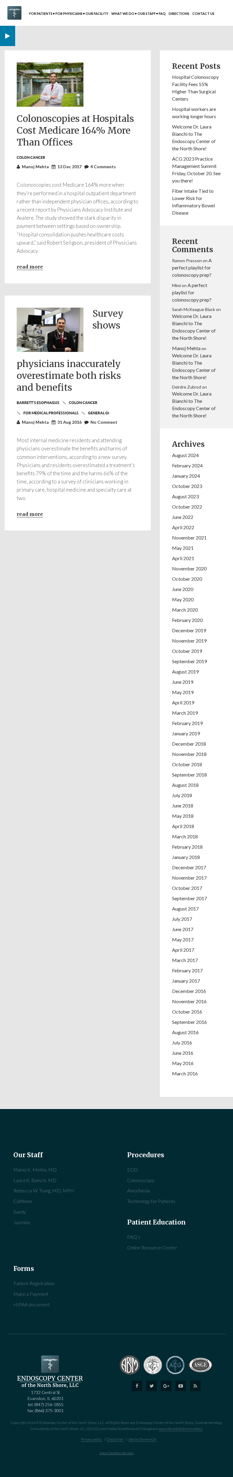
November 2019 (189, 640)
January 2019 (186, 733)
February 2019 (187, 723)
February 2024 (187, 465)
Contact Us (203, 13)
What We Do (122, 13)
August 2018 (185, 785)
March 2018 (185, 836)
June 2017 (182, 929)
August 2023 (185, 496)
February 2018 (187, 847)
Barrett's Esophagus (38, 402)
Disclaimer (115, 1439)
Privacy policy (91, 1439)
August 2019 (185, 671)
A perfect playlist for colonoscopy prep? (192, 267)
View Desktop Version (116, 1453)
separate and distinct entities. (180, 1428)
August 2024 (185, 455)
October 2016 (187, 1011)
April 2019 (183, 702)
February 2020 (187, 620)
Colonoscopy (140, 1180)
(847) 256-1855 (48, 1404)
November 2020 (189, 568)
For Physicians (69, 13)
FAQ (162, 13)
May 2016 (183, 1063)
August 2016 (185, 1032)
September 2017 (189, 898)
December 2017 (189, 867)
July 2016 (182, 1042)
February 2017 (187, 970)
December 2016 (189, 991)
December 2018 (189, 744)
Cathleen (22, 1201)
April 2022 (183, 527)
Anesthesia (138, 1190)
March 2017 (185, 960)
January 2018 (186, 857)
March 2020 (185, 610)
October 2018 (187, 764)
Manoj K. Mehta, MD (35, 1169)
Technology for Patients (151, 1201)
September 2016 (189, 1022)
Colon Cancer (83, 402)
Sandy (19, 1212)
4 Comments (103, 166)
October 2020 (187, 579)
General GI (98, 413)
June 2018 (182, 805)
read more (30, 514)
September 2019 (189, 661)
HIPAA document (31, 1304)
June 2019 (182, 682)
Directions (179, 13)
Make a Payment (31, 1294)
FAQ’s (133, 1237)
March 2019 (185, 713)
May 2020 (183, 599)
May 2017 (183, 939)
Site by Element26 (142, 1439)
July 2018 (182, 795)
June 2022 (182, 517)
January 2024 (186, 476)
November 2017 (189, 878)
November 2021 (189, 537)
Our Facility (97, 13)
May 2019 (183, 692)
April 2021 (183, 558)
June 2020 (182, 589)
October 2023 (187, 486)
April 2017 (183, 950)
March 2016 (185, 1073)
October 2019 (187, 651)
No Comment (103, 422)
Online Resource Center (152, 1247)
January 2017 (186, 981)
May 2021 (183, 548)
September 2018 (189, 774)
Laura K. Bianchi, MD (34, 1180)
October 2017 (187, 888)
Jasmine (21, 1222)
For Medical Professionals (51, 413)
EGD (132, 1169)
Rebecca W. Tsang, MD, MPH (43, 1190)
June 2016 (182, 1053)
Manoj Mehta (186, 348)
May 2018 (183, 816)
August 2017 (185, 908)
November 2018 (189, 754)
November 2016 (189, 1001)
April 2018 (183, 826)
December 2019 (189, 630)
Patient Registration (33, 1283)
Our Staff (146, 13)
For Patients (40, 13)
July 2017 (182, 919)
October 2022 (187, 507)
